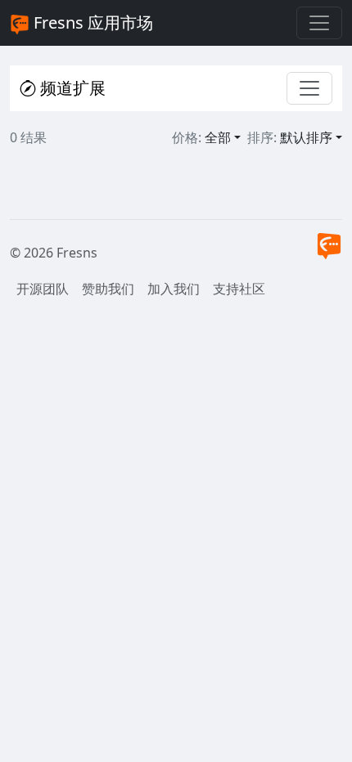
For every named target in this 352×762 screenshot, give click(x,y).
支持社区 (239, 289)
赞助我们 (108, 289)
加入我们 (173, 289)
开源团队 (42, 289)
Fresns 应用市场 (91, 22)
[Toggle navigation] (319, 23)
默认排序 (306, 137)
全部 (218, 137)
